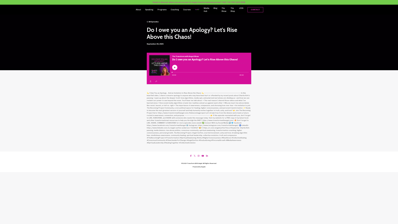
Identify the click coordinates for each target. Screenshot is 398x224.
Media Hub (206, 9)
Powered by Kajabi (199, 167)
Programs (162, 10)
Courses (187, 10)
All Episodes (154, 22)
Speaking (149, 10)
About (138, 10)
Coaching (175, 10)
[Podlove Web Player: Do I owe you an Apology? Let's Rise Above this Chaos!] (199, 68)
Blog (215, 8)
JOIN (241, 8)
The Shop (233, 9)
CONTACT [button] (255, 10)
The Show (223, 9)
